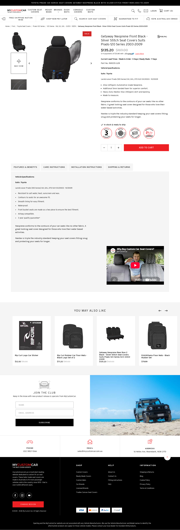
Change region (28, 504)
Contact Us (112, 476)
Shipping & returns (119, 167)
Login (154, 11)
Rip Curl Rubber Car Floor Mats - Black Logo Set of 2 (72, 356)
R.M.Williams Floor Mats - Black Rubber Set (155, 356)
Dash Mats (67, 11)
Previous (160, 310)
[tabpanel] (32, 341)
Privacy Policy (145, 484)
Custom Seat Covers (35, 11)
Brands (58, 10)
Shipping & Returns (147, 472)
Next (166, 310)
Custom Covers (82, 472)
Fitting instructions (115, 480)
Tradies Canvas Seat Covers (86, 492)
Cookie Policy (145, 480)
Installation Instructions (86, 167)
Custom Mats (90, 11)
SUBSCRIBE (44, 422)
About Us (111, 472)
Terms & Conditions (147, 488)
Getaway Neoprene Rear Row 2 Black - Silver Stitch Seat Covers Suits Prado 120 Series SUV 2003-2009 (114, 355)
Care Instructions (54, 167)
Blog (141, 476)
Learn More (139, 54)
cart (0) (168, 11)
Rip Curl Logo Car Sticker (26, 355)
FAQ (109, 484)
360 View (18, 66)
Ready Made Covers (83, 476)
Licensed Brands (82, 488)
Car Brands (80, 484)
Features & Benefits (25, 167)
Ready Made (48, 11)
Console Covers (78, 11)
